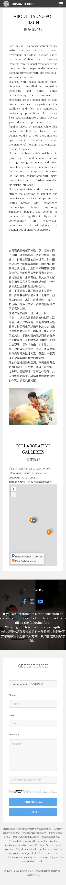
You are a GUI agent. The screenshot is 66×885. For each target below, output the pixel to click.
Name (12, 695)
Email (12, 715)
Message (14, 735)
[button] (34, 520)
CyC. (37, 875)
